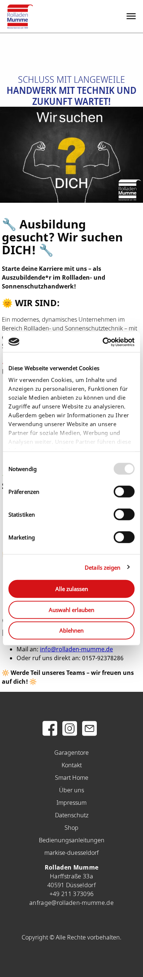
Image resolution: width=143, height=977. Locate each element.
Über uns (71, 790)
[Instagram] (69, 733)
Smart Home (71, 778)
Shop (71, 828)
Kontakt (72, 765)
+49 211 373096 (72, 894)
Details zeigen (102, 567)
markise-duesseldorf (71, 853)
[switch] (124, 492)
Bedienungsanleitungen (71, 840)
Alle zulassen (71, 588)
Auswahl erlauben (71, 609)
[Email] (89, 733)
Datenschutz (71, 815)
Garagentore (71, 752)
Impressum (71, 803)
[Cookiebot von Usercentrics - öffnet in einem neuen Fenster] (103, 342)
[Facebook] (50, 733)
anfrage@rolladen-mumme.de (71, 903)
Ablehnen (71, 630)
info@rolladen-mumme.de (76, 649)
